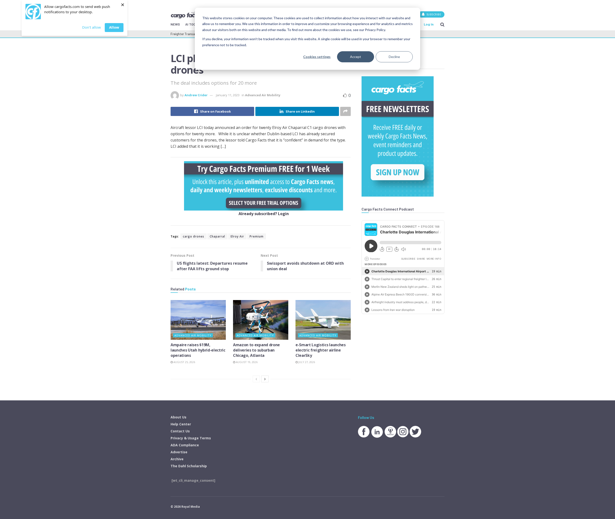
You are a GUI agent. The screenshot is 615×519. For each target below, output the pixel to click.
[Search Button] (442, 24)
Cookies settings (317, 57)
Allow (114, 27)
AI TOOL (191, 24)
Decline (394, 57)
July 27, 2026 (306, 362)
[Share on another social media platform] (345, 111)
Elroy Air (237, 236)
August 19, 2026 (246, 362)
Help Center (181, 424)
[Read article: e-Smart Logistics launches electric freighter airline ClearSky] (323, 320)
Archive (177, 459)
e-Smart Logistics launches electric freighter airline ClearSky (320, 350)
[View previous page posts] (256, 379)
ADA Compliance (185, 445)
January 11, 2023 (228, 95)
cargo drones (193, 236)
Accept (355, 57)
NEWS (175, 24)
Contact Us (180, 431)
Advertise (179, 452)
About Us (178, 417)
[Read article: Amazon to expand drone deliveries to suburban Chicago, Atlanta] (260, 320)
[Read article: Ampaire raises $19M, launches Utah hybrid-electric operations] (198, 320)
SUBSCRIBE (433, 14)
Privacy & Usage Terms (191, 438)
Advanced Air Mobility (262, 95)
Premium (257, 236)
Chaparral (217, 236)
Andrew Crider (196, 95)
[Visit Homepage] (187, 14)
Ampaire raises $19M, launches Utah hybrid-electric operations (198, 350)
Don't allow (91, 27)
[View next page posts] (265, 379)
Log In (429, 24)
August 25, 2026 (184, 362)
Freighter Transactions (187, 34)
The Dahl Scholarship (189, 466)
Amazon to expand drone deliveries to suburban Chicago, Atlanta (256, 350)
